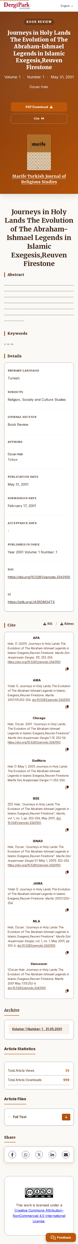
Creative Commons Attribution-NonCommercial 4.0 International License (39, 1215)
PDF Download (37, 107)
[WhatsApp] (25, 1154)
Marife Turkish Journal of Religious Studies (39, 179)
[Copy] (67, 669)
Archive (11, 1010)
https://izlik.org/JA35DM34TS (31, 602)
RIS (49, 623)
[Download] (66, 1117)
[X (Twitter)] (39, 1154)
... (12, 343)
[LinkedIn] (52, 1154)
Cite (37, 118)
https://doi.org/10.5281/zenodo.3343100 (39, 577)
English (65, 5)
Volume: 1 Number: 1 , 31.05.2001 (37, 1029)
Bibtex (69, 623)
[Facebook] (12, 1154)
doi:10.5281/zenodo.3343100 (51, 699)
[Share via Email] (65, 1154)
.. (8, 343)
